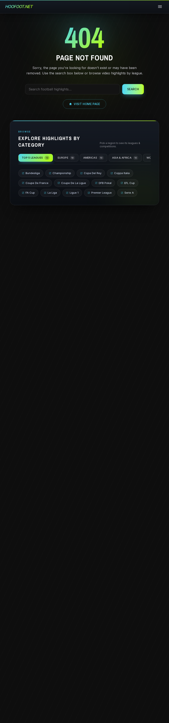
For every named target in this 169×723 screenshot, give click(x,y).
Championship (62, 173)
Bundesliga (33, 173)
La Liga (52, 192)
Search (133, 89)
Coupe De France (37, 183)
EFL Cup (129, 183)
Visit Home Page (87, 104)
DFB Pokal (105, 183)
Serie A (129, 192)
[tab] (35, 158)
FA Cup (30, 192)
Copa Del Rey (92, 173)
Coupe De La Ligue (73, 183)
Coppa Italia (122, 173)
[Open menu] (160, 6)
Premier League (101, 192)
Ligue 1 (74, 192)
